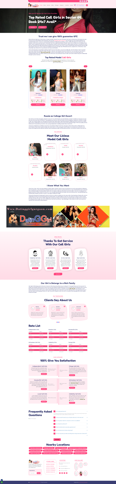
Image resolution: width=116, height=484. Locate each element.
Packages (57, 5)
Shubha (35, 165)
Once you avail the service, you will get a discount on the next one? (68, 417)
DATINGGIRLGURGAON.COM (35, 482)
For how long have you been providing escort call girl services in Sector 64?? (70, 433)
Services (48, 5)
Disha (35, 157)
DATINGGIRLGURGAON (83, 482)
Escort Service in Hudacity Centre (77, 448)
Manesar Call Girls (48, 448)
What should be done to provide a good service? (65, 427)
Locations (67, 5)
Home (41, 5)
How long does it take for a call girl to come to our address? (67, 420)
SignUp (38, 473)
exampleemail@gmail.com (65, 468)
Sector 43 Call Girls (35, 453)
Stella (65, 145)
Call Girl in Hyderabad (50, 468)
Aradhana (50, 146)
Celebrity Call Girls (35, 258)
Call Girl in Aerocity (66, 453)
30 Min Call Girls (50, 258)
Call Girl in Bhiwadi (61, 448)
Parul (80, 177)
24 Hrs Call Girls (65, 258)
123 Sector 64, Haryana (34, 1)
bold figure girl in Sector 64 (60, 40)
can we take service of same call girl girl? (63, 430)
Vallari (65, 177)
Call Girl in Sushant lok (66, 450)
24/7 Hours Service (63, 470)
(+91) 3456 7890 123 (63, 466)
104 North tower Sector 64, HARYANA (64, 464)
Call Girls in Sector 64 (35, 448)
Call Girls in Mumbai (50, 464)
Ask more (57, 439)
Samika (81, 145)
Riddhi (50, 177)
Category (61, 5)
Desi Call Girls (81, 258)
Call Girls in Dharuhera (35, 450)
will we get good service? (60, 411)
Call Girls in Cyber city (80, 450)
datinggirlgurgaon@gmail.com (45, 1)
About (44, 5)
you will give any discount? (60, 423)
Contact (71, 5)
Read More (35, 268)
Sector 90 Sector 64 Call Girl (51, 450)
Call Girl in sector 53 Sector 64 (51, 453)
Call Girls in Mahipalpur (51, 470)
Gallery (52, 5)
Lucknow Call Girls (50, 466)
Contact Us (42, 27)
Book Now (33, 27)
